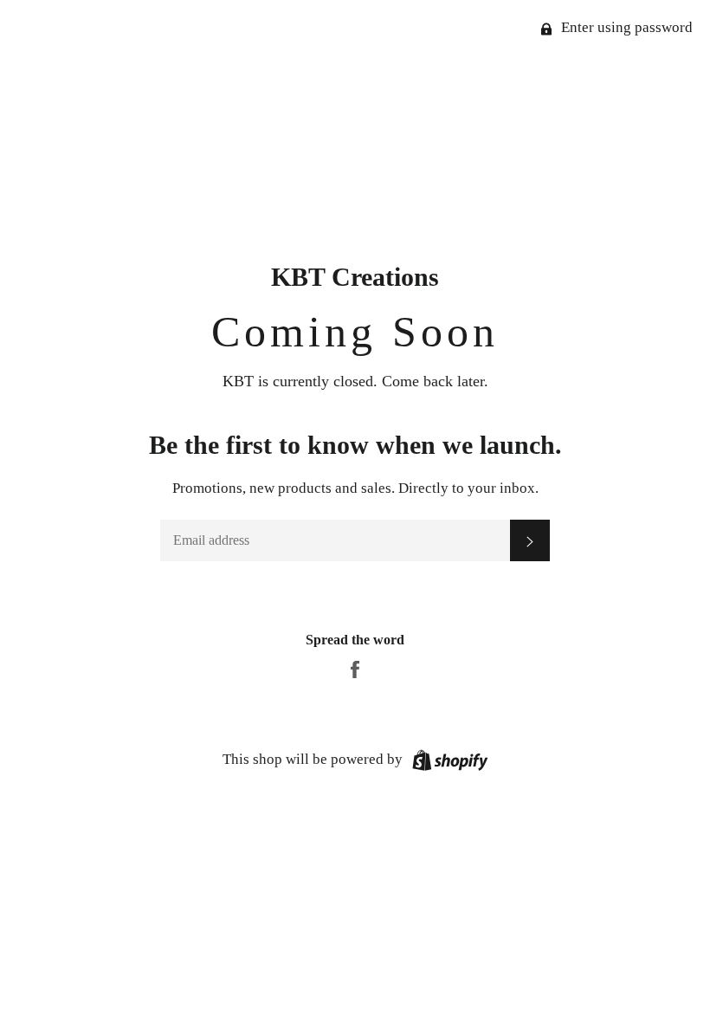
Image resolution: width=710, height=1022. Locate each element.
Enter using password (625, 27)
